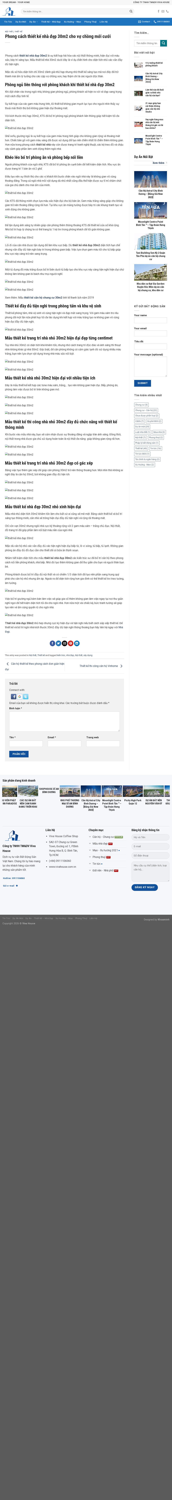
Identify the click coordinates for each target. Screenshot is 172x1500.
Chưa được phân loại (146, 415)
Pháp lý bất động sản (147, 443)
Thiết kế (18, 32)
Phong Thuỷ (90, 21)
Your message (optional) (148, 354)
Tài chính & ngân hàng (147, 459)
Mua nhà (159, 432)
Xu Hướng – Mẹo (72, 21)
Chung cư (141, 404)
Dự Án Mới (20, 21)
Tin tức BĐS (142, 453)
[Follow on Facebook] (158, 11)
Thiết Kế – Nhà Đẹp (51, 21)
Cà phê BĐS (154, 421)
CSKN (139, 421)
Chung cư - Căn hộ (146, 410)
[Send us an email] (163, 11)
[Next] (162, 791)
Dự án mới (142, 426)
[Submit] (131, 11)
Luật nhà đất (142, 432)
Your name (140, 315)
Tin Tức (8, 21)
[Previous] (10, 791)
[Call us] (167, 11)
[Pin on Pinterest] (70, 643)
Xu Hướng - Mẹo (144, 464)
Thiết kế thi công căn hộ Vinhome (99, 666)
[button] (14, 696)
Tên (12, 737)
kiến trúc (61, 655)
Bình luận (15, 708)
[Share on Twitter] (58, 643)
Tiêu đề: (139, 341)
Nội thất (9, 32)
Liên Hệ (104, 21)
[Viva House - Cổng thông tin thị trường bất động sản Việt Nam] (9, 11)
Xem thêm (158, 163)
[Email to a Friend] (64, 643)
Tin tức (155, 448)
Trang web (92, 737)
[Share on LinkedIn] (77, 643)
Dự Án (32, 21)
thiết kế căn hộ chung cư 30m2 (43, 297)
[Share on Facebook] (52, 643)
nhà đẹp (70, 655)
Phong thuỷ (156, 437)
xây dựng (87, 655)
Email (52, 737)
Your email (140, 328)
